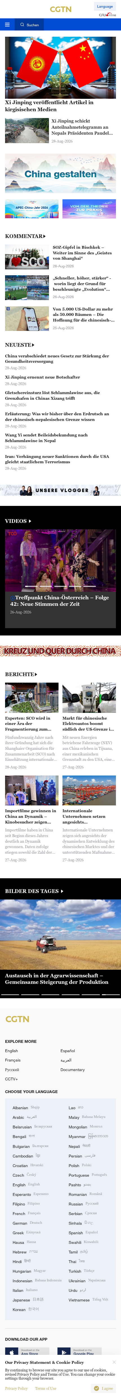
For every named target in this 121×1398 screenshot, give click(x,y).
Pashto (80, 1184)
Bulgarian (30, 1146)
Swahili (83, 1242)
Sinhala (81, 1223)
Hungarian (29, 1271)
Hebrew (25, 1251)
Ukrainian (87, 1280)
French (27, 1213)
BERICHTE (19, 674)
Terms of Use (45, 1388)
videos (16, 521)
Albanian (26, 1107)
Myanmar (88, 1136)
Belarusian (32, 1126)
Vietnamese (88, 1299)
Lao (76, 1107)
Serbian (83, 1213)
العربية (65, 1060)
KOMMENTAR (23, 236)
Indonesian (37, 1280)
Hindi (22, 1261)
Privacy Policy (16, 1388)
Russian (83, 1203)
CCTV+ (11, 1078)
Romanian (85, 1194)
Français (13, 1060)
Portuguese (88, 1175)
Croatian (28, 1165)
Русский (12, 1069)
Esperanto (31, 1194)
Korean (26, 1309)
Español (67, 1050)
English (11, 1050)
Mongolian (85, 1126)
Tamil (78, 1251)
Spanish (83, 1232)
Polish (80, 1165)
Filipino (26, 1203)
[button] (31, 586)
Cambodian (26, 1155)
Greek (27, 1232)
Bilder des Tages (32, 891)
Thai (77, 1261)
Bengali (24, 1136)
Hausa (24, 1242)
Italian (25, 1290)
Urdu (77, 1290)
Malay (87, 1117)
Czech (24, 1175)
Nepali (79, 1146)
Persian (82, 1155)
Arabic (25, 1117)
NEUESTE (18, 345)
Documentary (72, 1069)
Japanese (28, 1299)
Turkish (82, 1271)
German (27, 1223)
